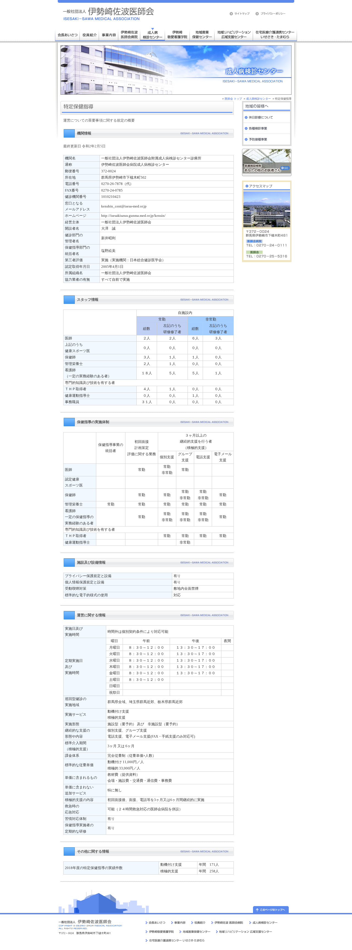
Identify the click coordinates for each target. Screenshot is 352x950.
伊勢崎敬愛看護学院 (177, 34)
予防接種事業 (267, 139)
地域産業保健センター (202, 34)
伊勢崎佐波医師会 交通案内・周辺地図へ (267, 185)
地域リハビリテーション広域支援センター (234, 34)
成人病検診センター (152, 34)
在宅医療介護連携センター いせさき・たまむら (275, 34)
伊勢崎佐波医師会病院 (129, 34)
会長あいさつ (67, 34)
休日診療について (267, 117)
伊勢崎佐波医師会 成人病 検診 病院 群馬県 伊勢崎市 (109, 13)
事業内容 (108, 34)
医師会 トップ (233, 98)
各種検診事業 (267, 128)
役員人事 (89, 34)
